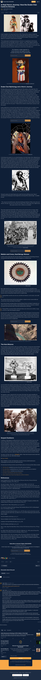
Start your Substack (17, 675)
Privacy (20, 672)
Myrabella (27, 83)
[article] (20, 636)
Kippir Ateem (4, 583)
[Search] (39, 630)
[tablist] (5, 573)
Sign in (38, 1)
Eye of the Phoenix (6, 469)
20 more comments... (3, 624)
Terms (23, 672)
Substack (15, 677)
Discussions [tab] (9, 630)
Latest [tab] (5, 630)
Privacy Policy (28, 661)
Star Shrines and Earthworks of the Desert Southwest (12, 473)
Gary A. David (5, 458)
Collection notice (28, 672)
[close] (31, 641)
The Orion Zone (6, 467)
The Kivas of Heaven (7, 471)
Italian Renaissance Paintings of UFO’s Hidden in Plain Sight (14, 633)
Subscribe (33, 1)
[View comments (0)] (13, 638)
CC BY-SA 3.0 (30, 154)
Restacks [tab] (7, 573)
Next (37, 565)
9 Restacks (13, 558)
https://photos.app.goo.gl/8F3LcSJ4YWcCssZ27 (11, 586)
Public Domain (25, 247)
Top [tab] (2, 630)
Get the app (26, 675)
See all (3, 656)
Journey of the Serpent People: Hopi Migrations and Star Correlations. (16, 475)
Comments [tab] (3, 573)
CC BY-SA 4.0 (31, 83)
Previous (5, 565)
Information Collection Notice (20, 661)
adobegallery (17, 454)
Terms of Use (26, 660)
